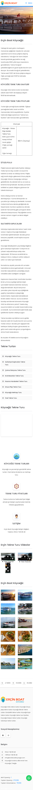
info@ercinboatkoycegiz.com (15, 758)
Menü (30, 3)
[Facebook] (3, 735)
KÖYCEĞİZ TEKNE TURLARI (16, 463)
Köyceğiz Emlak (6, 788)
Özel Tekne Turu (11, 398)
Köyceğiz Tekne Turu (12, 356)
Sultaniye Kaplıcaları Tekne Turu (15, 363)
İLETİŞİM (16, 523)
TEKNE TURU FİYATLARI (16, 493)
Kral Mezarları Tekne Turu (14, 376)
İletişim (4, 744)
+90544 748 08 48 (11, 755)
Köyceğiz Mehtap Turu (13, 392)
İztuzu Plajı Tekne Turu (13, 387)
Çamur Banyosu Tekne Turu (15, 370)
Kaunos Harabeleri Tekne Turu (16, 381)
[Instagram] (8, 735)
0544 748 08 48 (10, 752)
